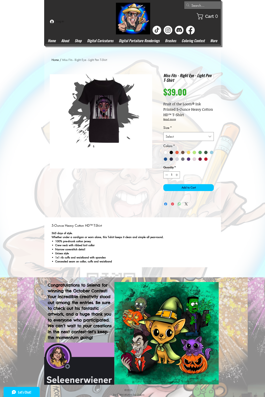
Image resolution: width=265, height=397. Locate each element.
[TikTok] (157, 30)
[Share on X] (186, 204)
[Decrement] (166, 175)
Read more (169, 119)
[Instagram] (168, 30)
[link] (209, 16)
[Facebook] (190, 30)
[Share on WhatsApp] (179, 204)
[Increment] (177, 175)
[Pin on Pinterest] (172, 204)
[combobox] (188, 136)
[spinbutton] (172, 175)
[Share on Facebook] (166, 204)
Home (55, 60)
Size (167, 127)
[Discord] (179, 30)
